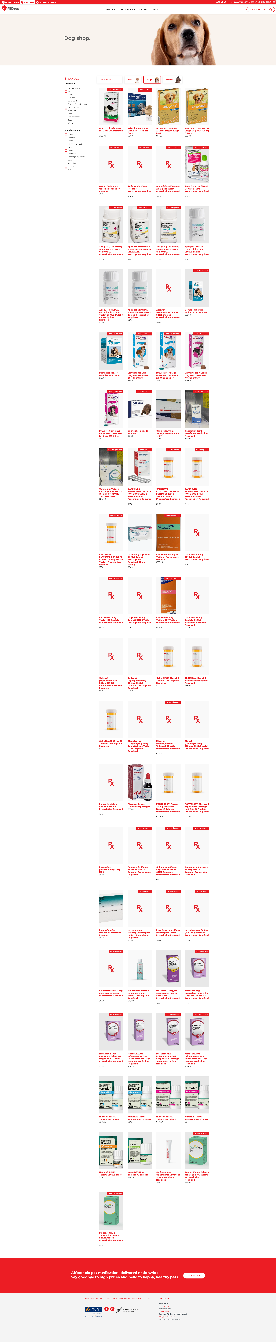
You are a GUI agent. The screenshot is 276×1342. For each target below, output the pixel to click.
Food (70, 114)
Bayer (70, 160)
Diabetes (71, 98)
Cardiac (70, 95)
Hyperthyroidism (74, 107)
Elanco (70, 147)
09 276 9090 (164, 1306)
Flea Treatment (74, 117)
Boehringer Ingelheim (76, 157)
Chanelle (71, 166)
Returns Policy (124, 1298)
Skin (69, 91)
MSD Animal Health (75, 144)
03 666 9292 (164, 1311)
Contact (147, 1298)
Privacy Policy (137, 1298)
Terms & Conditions (103, 1298)
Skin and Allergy (74, 88)
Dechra (70, 141)
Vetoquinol (72, 163)
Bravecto (71, 138)
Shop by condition (148, 10)
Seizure (71, 120)
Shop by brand (128, 10)
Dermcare (72, 154)
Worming (71, 123)
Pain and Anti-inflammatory (78, 104)
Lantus (70, 150)
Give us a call (194, 1275)
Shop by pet (112, 10)
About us (221, 2)
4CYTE (70, 134)
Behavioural (72, 101)
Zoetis (70, 169)
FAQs (115, 1298)
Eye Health (72, 110)
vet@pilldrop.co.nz (167, 1317)
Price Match (89, 1298)
